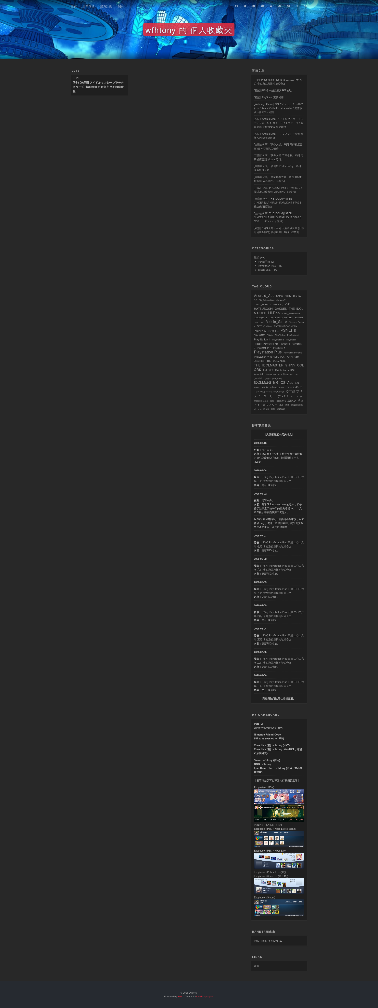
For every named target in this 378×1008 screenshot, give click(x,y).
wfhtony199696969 (265, 727)
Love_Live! (259, 322)
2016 (76, 71)
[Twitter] (245, 5)
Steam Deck (259, 361)
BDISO (279, 296)
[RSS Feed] (297, 5)
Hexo (180, 996)
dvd (296, 374)
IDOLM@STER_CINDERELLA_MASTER (273, 317)
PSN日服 (288, 330)
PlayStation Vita (270, 343)
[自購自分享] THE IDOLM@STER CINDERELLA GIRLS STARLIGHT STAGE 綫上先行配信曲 (277, 202)
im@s (297, 383)
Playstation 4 (264, 348)
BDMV (287, 296)
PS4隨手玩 (264, 261)
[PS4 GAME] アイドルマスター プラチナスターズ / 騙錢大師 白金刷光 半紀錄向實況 (98, 86)
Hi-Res (274, 312)
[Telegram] (253, 5)
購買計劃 (106, 6)
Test (265, 369)
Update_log (280, 370)
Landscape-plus (205, 996)
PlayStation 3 (293, 335)
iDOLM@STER (266, 382)
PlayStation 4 (262, 339)
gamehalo (258, 378)
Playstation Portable (293, 352)
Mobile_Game (276, 321)
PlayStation (280, 335)
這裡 (285, 698)
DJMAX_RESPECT (262, 304)
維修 (260, 409)
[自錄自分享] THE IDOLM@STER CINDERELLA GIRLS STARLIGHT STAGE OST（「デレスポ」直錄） (277, 217)
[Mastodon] (271, 5)
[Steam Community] (288, 5)
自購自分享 (264, 270)
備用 (276, 760)
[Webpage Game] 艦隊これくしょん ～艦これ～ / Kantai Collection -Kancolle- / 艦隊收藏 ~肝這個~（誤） (278, 108)
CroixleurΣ (280, 300)
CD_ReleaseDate (267, 300)
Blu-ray (297, 296)
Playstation (285, 343)
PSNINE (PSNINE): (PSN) (268, 825)
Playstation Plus (267, 266)
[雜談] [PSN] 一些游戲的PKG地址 (273, 90)
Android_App (264, 295)
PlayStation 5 (278, 339)
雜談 (256, 257)
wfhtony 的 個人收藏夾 (189, 29)
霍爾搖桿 (281, 409)
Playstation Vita (263, 356)
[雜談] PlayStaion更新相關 (269, 97)
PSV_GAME (259, 335)
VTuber (291, 369)
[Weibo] (279, 5)
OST (259, 326)
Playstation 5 (279, 348)
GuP (287, 304)
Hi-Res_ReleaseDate (291, 313)
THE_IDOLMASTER (277, 360)
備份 (272, 400)
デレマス (294, 396)
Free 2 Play (278, 304)
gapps (268, 378)
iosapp (257, 387)
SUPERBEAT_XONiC (283, 356)
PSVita (270, 335)
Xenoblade (259, 374)
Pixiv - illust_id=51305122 (268, 940)
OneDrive (267, 326)
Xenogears (271, 374)
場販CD (291, 400)
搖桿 (281, 405)
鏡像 (256, 966)
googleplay (277, 378)
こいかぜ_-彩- (292, 387)
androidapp (283, 374)
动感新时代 (281, 400)
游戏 (287, 404)
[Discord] (262, 5)
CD (255, 300)
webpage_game (277, 387)
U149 (271, 370)
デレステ (283, 396)
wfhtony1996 (280, 749)
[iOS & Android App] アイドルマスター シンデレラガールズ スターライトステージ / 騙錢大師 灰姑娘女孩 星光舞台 (279, 122)
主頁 (74, 6)
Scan (297, 356)
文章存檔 (88, 6)
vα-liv (265, 387)
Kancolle (299, 317)
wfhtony (277, 745)
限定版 (266, 409)
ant (291, 374)
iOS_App (286, 382)
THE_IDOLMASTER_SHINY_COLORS (279, 367)
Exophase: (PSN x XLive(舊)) (270, 872)
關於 (121, 6)
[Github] (236, 5)
